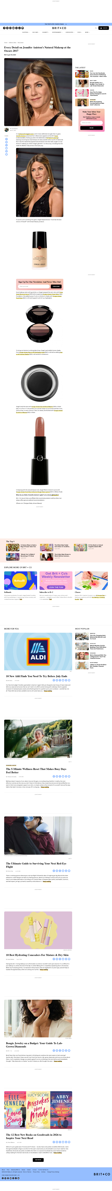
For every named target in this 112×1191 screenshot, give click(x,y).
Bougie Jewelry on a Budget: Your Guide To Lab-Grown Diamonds (97, 84)
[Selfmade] (20, 580)
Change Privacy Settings (53, 1172)
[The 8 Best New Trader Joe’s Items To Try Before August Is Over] (46, 547)
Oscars (56, 136)
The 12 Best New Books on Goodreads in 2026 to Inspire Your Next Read (34, 1136)
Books (91, 71)
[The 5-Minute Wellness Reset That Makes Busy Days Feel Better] (38, 739)
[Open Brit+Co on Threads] (13, 1178)
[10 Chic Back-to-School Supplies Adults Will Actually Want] (80, 547)
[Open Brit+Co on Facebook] (3, 1178)
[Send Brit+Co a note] (22, 28)
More (86, 32)
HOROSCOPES (69, 32)
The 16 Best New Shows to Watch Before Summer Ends (63, 555)
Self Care (35, 32)
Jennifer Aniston (21, 136)
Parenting (92, 633)
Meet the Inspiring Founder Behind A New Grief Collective (97, 103)
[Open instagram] (10, 28)
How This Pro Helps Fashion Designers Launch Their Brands (98, 94)
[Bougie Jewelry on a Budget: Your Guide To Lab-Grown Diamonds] (82, 83)
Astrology (93, 643)
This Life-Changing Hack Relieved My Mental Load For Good (98, 637)
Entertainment (56, 32)
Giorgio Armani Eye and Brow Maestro (42, 406)
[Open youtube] (13, 28)
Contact (35, 1169)
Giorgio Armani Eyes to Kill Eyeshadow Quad (32, 352)
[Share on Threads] (6, 151)
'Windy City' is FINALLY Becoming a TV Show (28, 555)
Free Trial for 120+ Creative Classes (54, 24)
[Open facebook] (4, 28)
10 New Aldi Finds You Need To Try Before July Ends (36, 676)
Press (8, 1169)
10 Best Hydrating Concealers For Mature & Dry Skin (37, 955)
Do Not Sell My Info (43, 1169)
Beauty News (93, 80)
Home (5, 42)
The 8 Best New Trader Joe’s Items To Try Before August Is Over (62, 546)
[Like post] (6, 154)
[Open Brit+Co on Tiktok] (16, 1178)
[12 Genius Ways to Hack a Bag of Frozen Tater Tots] (12, 547)
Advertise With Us (15, 1169)
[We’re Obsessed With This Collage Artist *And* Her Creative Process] (82, 656)
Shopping (25, 32)
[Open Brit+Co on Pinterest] (5, 1178)
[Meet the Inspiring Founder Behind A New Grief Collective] (82, 102)
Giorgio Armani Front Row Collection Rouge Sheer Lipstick (33, 492)
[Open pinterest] (7, 28)
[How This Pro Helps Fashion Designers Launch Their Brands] (82, 93)
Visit (21, 599)
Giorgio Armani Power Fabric (51, 294)
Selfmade (7, 592)
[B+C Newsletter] (56, 580)
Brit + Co (10, 1051)
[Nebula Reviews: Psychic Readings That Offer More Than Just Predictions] (82, 646)
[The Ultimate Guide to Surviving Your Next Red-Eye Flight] (38, 835)
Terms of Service (27, 1172)
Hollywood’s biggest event (26, 134)
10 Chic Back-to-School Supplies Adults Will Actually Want (95, 546)
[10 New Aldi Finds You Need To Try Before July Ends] (38, 652)
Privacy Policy (36, 1172)
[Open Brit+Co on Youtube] (11, 1178)
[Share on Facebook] (6, 139)
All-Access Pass (100, 595)
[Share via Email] (6, 148)
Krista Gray (10, 871)
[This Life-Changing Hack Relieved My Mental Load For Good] (82, 636)
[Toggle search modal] (96, 28)
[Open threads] (16, 28)
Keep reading (48, 691)
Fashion (92, 90)
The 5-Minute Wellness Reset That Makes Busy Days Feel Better (36, 770)
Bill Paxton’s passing (52, 138)
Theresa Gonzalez (12, 776)
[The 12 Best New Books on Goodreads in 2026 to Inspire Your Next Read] (38, 1110)
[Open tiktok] (19, 28)
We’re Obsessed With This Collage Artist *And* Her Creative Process (98, 657)
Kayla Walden (11, 959)
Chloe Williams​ (11, 1142)
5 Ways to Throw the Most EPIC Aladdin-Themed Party (98, 666)
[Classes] (91, 580)
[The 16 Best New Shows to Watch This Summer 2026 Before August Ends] (46, 557)
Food (79, 32)
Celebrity (45, 32)
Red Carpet (20, 42)
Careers (29, 1169)
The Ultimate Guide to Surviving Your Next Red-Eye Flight (36, 865)
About (3, 1169)
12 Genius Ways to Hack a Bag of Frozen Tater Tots (28, 545)
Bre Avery (10, 680)
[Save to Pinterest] (6, 142)
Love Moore (15, 128)
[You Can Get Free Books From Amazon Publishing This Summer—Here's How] (82, 74)
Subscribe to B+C (46, 592)
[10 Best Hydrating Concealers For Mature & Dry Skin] (38, 930)
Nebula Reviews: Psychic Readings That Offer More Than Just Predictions (98, 647)
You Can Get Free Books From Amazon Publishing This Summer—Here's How (98, 74)
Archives (43, 1172)
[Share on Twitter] (6, 145)
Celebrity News (12, 42)
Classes (77, 592)
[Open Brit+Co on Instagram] (8, 1178)
